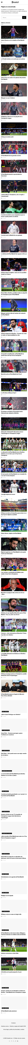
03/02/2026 (4, 60)
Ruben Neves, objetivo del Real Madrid (11, 533)
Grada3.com (10, 1038)
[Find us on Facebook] (11, 1041)
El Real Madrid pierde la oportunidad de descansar (11, 175)
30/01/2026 (4, 81)
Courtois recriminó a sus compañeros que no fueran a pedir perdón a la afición (13, 215)
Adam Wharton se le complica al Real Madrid (12, 40)
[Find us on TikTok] (15, 1041)
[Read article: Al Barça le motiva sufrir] (14, 128)
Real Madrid (5, 37)
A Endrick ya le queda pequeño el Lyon (11, 972)
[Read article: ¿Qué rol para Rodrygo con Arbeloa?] (14, 706)
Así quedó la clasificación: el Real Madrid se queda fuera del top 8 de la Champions (12, 354)
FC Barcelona (5, 134)
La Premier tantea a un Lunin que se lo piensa (13, 59)
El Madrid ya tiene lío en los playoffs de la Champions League (11, 117)
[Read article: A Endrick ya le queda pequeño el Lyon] (14, 964)
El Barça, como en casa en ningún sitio (11, 914)
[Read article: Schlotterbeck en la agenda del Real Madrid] (14, 868)
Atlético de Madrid (7, 569)
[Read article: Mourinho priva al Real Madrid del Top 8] (14, 366)
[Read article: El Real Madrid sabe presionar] (14, 1003)
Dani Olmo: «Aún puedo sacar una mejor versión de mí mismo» (14, 754)
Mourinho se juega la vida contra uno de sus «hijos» (12, 593)
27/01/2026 (4, 616)
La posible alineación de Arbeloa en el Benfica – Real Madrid (13, 654)
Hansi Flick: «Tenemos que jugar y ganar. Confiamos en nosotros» (12, 734)
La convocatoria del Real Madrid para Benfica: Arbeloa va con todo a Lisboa (13, 774)
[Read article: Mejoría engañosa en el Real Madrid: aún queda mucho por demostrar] (14, 544)
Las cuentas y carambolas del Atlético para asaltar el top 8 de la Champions (12, 573)
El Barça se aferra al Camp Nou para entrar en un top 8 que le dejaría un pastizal (14, 513)
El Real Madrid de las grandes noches (11, 155)
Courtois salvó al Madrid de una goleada (11, 235)
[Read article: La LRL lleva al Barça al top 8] (14, 384)
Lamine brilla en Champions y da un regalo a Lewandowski (12, 195)
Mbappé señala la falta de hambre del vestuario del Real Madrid (13, 314)
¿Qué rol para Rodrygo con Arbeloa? (10, 714)
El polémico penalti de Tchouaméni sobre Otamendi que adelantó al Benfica (12, 412)
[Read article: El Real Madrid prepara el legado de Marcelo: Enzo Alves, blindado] (14, 686)
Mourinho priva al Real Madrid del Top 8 (11, 374)
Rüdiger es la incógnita (7, 895)
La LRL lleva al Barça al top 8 (8, 393)
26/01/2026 (4, 860)
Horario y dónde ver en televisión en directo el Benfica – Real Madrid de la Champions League (13, 991)
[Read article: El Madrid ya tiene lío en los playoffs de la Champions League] (14, 108)
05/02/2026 (4, 42)
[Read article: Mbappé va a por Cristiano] (14, 89)
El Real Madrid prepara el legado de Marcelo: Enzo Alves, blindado (12, 695)
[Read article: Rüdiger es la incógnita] (14, 887)
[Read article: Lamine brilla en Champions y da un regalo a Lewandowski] (14, 186)
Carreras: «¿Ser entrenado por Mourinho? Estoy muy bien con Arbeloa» (13, 634)
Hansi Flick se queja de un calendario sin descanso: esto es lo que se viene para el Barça (13, 857)
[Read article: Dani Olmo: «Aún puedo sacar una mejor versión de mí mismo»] (14, 745)
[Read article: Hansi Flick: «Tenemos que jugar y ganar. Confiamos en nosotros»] (14, 725)
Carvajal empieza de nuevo (8, 494)
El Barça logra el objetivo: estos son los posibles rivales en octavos (13, 273)
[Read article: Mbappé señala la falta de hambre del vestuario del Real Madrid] (14, 305)
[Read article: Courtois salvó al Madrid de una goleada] (14, 227)
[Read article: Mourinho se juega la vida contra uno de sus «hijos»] (14, 584)
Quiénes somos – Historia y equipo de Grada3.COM (13, 1026)
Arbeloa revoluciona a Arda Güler (10, 953)
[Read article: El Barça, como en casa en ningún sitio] (14, 906)
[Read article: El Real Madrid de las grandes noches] (14, 147)
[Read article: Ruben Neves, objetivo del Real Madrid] (14, 525)
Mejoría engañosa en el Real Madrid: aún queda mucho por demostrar (13, 552)
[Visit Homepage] (15, 2)
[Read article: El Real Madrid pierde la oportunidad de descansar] (14, 166)
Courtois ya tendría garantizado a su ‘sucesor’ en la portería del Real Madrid (14, 794)
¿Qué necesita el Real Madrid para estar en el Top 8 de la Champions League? (14, 837)
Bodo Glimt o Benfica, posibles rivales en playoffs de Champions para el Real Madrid (14, 293)
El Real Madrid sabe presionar (9, 1011)
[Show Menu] (1, 2)
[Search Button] (24, 17)
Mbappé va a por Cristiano (8, 98)
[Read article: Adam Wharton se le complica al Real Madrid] (14, 32)
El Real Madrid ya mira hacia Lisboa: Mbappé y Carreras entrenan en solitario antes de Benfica (13, 933)
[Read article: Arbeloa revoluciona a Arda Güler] (14, 945)
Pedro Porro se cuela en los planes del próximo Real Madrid (13, 78)
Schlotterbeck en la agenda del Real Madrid (12, 877)
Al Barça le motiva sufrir (7, 137)
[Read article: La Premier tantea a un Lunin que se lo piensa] (14, 50)
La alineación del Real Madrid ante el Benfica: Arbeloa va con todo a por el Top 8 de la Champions (13, 453)
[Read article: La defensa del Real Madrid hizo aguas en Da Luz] (14, 245)
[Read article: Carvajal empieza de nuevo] (14, 486)
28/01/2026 (4, 337)
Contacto (13, 1023)
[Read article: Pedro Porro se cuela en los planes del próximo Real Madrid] (14, 69)
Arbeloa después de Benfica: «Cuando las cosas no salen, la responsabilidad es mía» (14, 334)
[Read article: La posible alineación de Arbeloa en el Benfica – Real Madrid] (14, 645)
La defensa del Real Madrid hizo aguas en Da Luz (14, 254)
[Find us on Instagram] (13, 1041)
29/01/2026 (4, 138)
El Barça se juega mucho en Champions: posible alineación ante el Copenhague (14, 674)
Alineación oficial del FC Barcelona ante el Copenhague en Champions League (12, 432)
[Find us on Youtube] (17, 1041)
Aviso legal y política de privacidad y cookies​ (13, 1029)
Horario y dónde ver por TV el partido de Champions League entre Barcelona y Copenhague (11, 816)
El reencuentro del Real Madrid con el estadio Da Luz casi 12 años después (13, 474)
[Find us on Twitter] (9, 1041)
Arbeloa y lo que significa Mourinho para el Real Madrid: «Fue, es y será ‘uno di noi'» (13, 613)
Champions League (6, 95)
